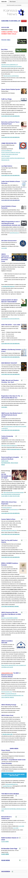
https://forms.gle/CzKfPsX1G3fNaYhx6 (9, 530)
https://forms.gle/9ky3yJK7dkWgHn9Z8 (9, 445)
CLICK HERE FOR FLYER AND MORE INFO (10, 318)
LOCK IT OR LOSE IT (5, 156)
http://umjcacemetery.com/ (6, 691)
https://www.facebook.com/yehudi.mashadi (14, 492)
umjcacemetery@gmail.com (10, 693)
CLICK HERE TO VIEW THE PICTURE (10, 496)
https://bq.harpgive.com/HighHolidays (11, 75)
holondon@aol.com (7, 786)
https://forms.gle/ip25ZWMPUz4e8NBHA (9, 618)
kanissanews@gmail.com (12, 784)
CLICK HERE (4, 248)
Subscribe (4, 1)
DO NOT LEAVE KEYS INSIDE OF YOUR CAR (10, 152)
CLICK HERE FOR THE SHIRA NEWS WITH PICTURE (14, 775)
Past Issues (13, 1)
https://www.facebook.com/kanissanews (10, 494)
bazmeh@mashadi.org (14, 232)
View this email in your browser (14, 5)
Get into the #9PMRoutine (6, 150)
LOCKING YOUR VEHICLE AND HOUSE (9, 154)
